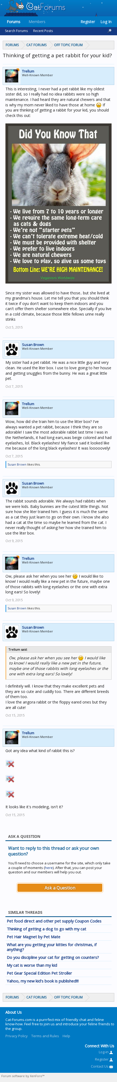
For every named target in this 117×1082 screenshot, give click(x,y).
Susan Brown (33, 344)
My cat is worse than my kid (32, 965)
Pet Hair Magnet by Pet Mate (33, 936)
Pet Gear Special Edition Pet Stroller (39, 973)
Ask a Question (60, 888)
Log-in (104, 1051)
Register (88, 21)
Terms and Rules (45, 1035)
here (49, 867)
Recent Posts (43, 30)
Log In (106, 21)
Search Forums (16, 30)
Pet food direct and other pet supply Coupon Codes (54, 921)
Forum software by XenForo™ (22, 1076)
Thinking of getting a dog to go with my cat (46, 928)
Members (37, 21)
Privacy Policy (16, 1035)
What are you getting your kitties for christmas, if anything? (52, 947)
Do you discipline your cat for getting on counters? (53, 957)
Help (66, 1035)
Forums (13, 21)
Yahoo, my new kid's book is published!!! (43, 981)
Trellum (28, 71)
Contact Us (100, 1066)
